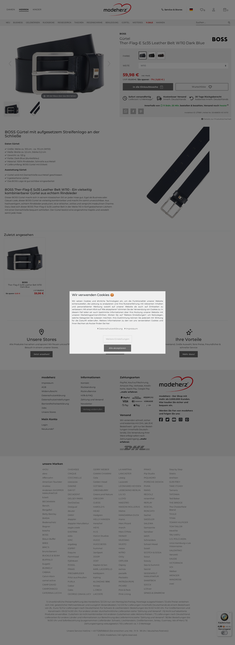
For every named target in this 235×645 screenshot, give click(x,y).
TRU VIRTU (174, 534)
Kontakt (85, 383)
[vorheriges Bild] (10, 63)
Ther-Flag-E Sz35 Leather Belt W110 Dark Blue (25, 284)
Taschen (78, 22)
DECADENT (74, 494)
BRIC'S (45, 547)
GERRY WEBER (101, 469)
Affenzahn (47, 477)
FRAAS (71, 569)
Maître (122, 511)
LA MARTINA (125, 469)
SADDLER (149, 519)
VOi (171, 567)
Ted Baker (174, 498)
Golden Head (100, 482)
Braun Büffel (48, 539)
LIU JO (122, 494)
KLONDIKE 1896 (101, 581)
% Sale (149, 22)
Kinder (37, 9)
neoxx (122, 548)
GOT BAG (98, 486)
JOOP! (96, 556)
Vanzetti (173, 554)
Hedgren (98, 515)
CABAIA (46, 572)
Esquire (72, 552)
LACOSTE (98, 594)
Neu (8, 22)
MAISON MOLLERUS (129, 506)
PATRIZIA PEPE (126, 581)
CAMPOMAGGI (50, 588)
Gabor (71, 585)
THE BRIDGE (176, 502)
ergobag (72, 544)
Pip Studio (149, 473)
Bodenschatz (49, 522)
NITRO (122, 552)
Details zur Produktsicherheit (217, 119)
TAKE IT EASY (176, 486)
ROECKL (148, 506)
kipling (97, 577)
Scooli (147, 548)
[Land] (191, 9)
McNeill (123, 536)
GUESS (96, 502)
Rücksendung (88, 387)
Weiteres (138, 22)
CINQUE (72, 473)
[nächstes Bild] (109, 63)
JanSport (98, 552)
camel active (49, 580)
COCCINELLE (75, 477)
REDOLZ (148, 494)
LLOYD (122, 498)
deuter (71, 511)
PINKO (147, 469)
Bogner (46, 526)
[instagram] (182, 419)
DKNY (71, 515)
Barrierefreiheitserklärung (55, 403)
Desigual (72, 506)
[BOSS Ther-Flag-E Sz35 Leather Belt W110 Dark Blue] (12, 109)
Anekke (46, 486)
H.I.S (95, 531)
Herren (24, 9)
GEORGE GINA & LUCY (79, 594)
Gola (95, 477)
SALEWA (148, 523)
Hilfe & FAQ (87, 395)
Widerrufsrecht (49, 391)
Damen (11, 9)
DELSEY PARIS (75, 498)
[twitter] (169, 419)
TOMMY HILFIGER (178, 522)
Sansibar (148, 531)
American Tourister (52, 482)
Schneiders (150, 540)
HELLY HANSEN (101, 519)
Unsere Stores (49, 412)
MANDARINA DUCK (129, 515)
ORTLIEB (123, 561)
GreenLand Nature (103, 494)
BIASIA (45, 518)
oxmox (122, 569)
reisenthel (149, 498)
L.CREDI (97, 590)
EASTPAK (72, 531)
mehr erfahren (129, 392)
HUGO (96, 540)
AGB (44, 387)
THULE (172, 514)
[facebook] (162, 419)
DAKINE (72, 486)
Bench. (46, 505)
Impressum (48, 383)
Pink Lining (125, 594)
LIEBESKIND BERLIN (130, 490)
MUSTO (122, 544)
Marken (160, 22)
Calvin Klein (48, 576)
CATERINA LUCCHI (52, 593)
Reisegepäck (64, 22)
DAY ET (71, 490)
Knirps (96, 585)
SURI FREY (174, 482)
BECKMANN (48, 501)
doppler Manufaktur (78, 523)
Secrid (147, 569)
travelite (173, 530)
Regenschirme (94, 22)
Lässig (122, 477)
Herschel (97, 523)
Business (18, 22)
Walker (173, 571)
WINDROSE (175, 579)
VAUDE (173, 558)
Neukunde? (48, 429)
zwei (171, 583)
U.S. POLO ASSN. (178, 539)
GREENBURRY (100, 490)
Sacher (147, 515)
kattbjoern (98, 573)
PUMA (147, 486)
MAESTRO (124, 502)
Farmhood (73, 556)
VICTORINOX (176, 563)
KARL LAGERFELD (102, 569)
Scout (147, 556)
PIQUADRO (150, 477)
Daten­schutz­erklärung (111, 328)
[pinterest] (188, 419)
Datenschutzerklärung (53, 395)
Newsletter (86, 403)
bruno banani (49, 551)
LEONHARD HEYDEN (130, 486)
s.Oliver (148, 588)
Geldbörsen (33, 22)
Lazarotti (123, 482)
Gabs (70, 590)
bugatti (46, 564)
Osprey (122, 565)
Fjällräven (73, 561)
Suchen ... (201, 22)
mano (122, 519)
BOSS (123, 33)
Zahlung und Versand (92, 399)
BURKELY (47, 568)
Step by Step (175, 469)
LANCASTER (125, 473)
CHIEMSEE (73, 469)
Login (45, 425)
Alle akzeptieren (117, 348)
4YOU (45, 469)
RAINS (147, 490)
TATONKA (174, 494)
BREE (45, 543)
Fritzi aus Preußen (77, 577)
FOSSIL (71, 565)
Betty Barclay (49, 514)
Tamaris (173, 490)
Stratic (172, 473)
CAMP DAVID (49, 584)
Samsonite (149, 527)
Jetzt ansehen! (42, 354)
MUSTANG (124, 540)
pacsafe (123, 573)
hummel (97, 548)
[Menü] (230, 613)
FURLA (71, 581)
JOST (95, 561)
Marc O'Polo (125, 531)
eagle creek (74, 527)
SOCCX (147, 584)
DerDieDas (73, 502)
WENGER (174, 575)
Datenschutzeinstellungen (56, 399)
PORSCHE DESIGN (153, 482)
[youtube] (175, 419)
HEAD (96, 511)
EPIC (70, 540)
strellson (173, 477)
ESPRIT (71, 548)
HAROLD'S (98, 506)
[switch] (224, 633)
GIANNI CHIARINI (102, 473)
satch (146, 536)
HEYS (96, 527)
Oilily (121, 556)
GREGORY (98, 498)
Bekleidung (112, 22)
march (122, 527)
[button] (202, 86)
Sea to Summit (151, 565)
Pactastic (123, 577)
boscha (46, 530)
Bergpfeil (47, 510)
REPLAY (148, 502)
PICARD (123, 585)
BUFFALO (47, 559)
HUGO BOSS (99, 544)
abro (44, 473)
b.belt (45, 497)
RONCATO (149, 511)
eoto (70, 536)
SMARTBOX (150, 580)
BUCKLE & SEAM (51, 555)
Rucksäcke (49, 22)
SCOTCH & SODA (152, 552)
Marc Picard (125, 523)
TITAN (172, 518)
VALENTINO (175, 550)
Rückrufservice (88, 391)
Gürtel (125, 22)
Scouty (147, 561)
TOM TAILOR (175, 526)
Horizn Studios (101, 536)
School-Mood (151, 544)
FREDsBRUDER (76, 573)
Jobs (44, 408)
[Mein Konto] (214, 10)
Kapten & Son (100, 565)
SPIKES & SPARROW (154, 593)
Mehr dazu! (189, 354)
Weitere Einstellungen (117, 339)
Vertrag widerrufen (92, 409)
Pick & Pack (125, 590)
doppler (72, 519)
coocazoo (73, 482)
